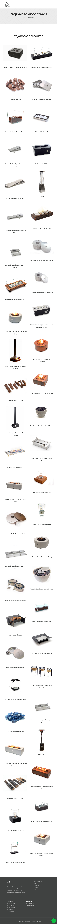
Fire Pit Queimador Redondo (15, 667)
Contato (36, 885)
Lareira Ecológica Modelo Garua (15, 299)
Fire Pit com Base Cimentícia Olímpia (41, 426)
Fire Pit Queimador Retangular (15, 198)
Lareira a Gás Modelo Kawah (15, 467)
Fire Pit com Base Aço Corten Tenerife (42, 394)
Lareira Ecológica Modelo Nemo (42, 653)
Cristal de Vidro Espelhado (15, 731)
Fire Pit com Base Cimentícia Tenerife (15, 67)
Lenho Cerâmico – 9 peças (15, 400)
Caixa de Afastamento (42, 132)
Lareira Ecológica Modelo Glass (41, 492)
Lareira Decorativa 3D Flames (42, 164)
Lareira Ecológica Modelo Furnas (15, 862)
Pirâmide (41, 196)
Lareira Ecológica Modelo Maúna (15, 132)
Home (24, 17)
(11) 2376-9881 (11, 907)
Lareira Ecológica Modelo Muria (41, 621)
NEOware (38, 921)
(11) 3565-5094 (11, 909)
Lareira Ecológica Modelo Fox (15, 830)
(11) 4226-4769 (11, 903)
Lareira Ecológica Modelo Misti (41, 524)
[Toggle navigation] (52, 4)
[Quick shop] (15, 64)
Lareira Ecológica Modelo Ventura (15, 699)
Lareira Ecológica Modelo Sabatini (41, 821)
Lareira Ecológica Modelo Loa (42, 228)
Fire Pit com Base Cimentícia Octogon (42, 557)
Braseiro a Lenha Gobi (15, 635)
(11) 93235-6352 (11, 911)
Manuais (36, 889)
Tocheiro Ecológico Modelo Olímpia (41, 589)
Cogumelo (41, 754)
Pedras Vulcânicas (15, 99)
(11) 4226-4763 (11, 905)
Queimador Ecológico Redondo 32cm (15, 534)
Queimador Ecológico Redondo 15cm (41, 292)
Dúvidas (36, 887)
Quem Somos (37, 883)
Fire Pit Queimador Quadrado (41, 99)
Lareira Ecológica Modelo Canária (41, 67)
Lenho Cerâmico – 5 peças (15, 798)
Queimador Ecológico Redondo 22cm (42, 260)
